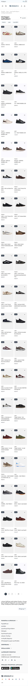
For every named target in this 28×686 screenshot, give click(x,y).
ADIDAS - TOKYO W (5, 44)
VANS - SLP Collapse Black (20, 216)
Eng (24, 1)
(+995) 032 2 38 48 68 (6, 655)
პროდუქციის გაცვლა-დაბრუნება (10, 641)
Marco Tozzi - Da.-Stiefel (19, 582)
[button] (14, 620)
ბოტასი (4, 22)
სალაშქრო (15, 22)
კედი (9, 22)
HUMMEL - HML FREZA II (19, 476)
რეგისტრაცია (4, 623)
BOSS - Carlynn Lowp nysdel (20, 503)
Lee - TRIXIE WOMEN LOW (20, 103)
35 (18, 594)
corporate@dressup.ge (15, 657)
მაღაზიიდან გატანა (6, 633)
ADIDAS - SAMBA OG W (19, 44)
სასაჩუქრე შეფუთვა (6, 638)
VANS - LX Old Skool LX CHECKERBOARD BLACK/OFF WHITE (6, 419)
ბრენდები (3, 1)
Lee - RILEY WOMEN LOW (20, 132)
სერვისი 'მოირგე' (5, 636)
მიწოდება (4, 631)
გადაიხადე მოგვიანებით (8, 628)
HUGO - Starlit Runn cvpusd (7, 530)
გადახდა (3, 626)
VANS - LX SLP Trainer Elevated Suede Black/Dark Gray (20, 275)
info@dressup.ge (5, 657)
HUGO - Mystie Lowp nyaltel (20, 530)
